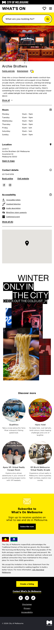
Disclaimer (27, 604)
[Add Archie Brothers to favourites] (32, 71)
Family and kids (8, 71)
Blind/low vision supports (16, 212)
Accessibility (27, 612)
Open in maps (8, 161)
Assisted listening (13, 204)
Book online (7, 178)
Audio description (13, 208)
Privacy (27, 608)
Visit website (23, 178)
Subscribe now (27, 527)
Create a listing (27, 584)
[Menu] (50, 8)
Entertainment (22, 71)
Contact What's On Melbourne (27, 591)
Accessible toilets (13, 200)
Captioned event (13, 217)
